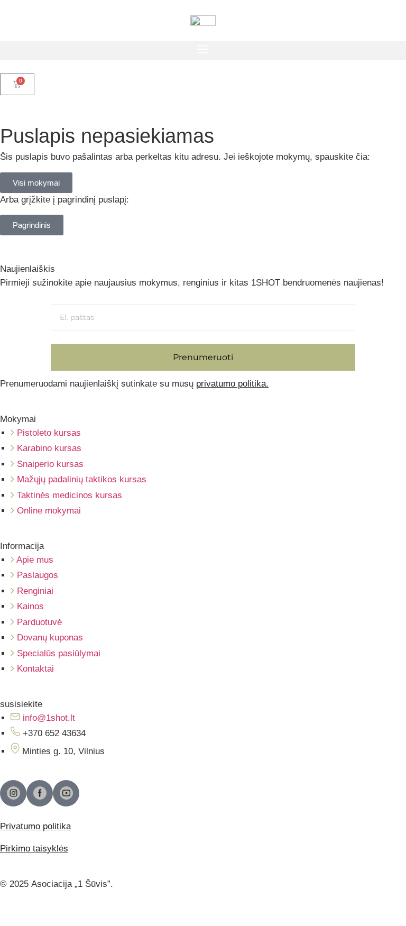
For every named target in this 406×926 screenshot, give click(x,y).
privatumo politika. (232, 384)
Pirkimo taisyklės (34, 849)
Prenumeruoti (203, 357)
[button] (203, 50)
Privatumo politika (35, 826)
